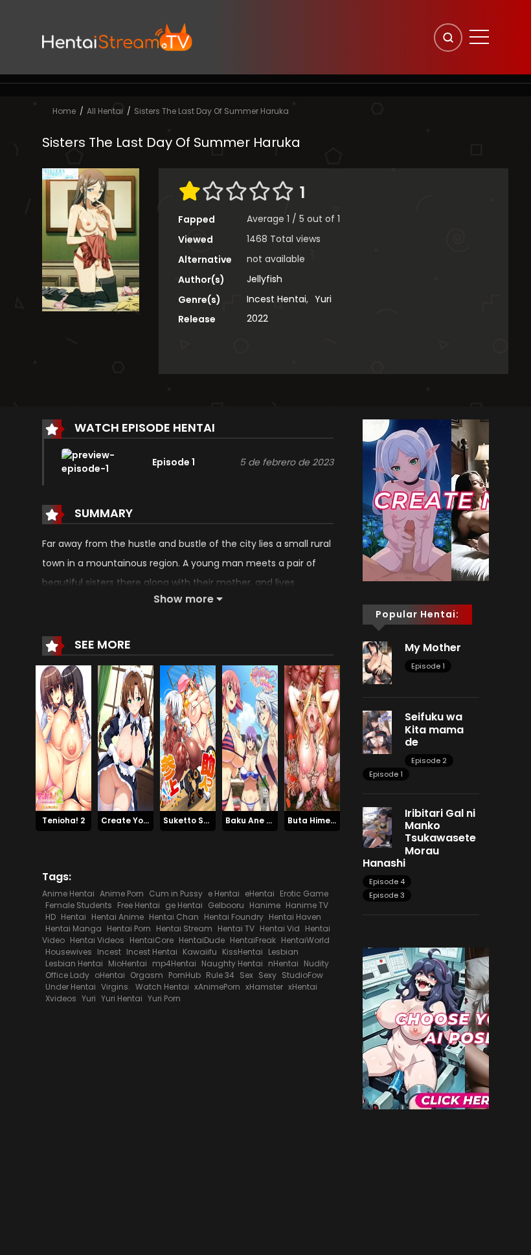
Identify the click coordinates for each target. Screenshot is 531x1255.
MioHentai (127, 963)
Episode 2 (429, 760)
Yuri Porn (164, 998)
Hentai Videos (97, 940)
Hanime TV (307, 905)
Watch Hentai (162, 986)
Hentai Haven (295, 916)
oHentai (110, 975)
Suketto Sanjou (195, 820)
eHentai (260, 893)
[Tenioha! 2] (63, 737)
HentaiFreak (253, 940)
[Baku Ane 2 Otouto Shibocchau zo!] (250, 737)
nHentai (283, 963)
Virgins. (115, 986)
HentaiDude (202, 940)
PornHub (184, 975)
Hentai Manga (73, 928)
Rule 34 (220, 975)
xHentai (302, 986)
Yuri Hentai (121, 998)
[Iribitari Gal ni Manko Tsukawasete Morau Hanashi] (377, 826)
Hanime (264, 905)
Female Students (78, 905)
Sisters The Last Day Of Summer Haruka (211, 111)
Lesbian (283, 951)
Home (64, 111)
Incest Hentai (276, 299)
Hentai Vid (280, 928)
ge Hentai (184, 905)
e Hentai (224, 893)
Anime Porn (122, 893)
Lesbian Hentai (74, 963)
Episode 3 (387, 895)
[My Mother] (377, 662)
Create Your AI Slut (141, 820)
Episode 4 (387, 881)
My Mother (433, 647)
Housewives (68, 951)
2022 (257, 318)
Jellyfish (264, 278)
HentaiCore (152, 940)
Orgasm (146, 975)
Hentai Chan (174, 916)
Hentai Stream (184, 928)
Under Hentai (70, 986)
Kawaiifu (200, 951)
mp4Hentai (174, 963)
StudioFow (302, 975)
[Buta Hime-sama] (312, 737)
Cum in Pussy (176, 893)
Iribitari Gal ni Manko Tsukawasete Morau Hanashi (419, 838)
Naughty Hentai (232, 963)
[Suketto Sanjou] (188, 737)
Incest (109, 951)
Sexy (267, 975)
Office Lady (67, 975)
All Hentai (105, 111)
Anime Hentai (68, 893)
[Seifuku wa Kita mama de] (377, 731)
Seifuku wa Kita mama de (434, 729)
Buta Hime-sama (323, 820)
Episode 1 (428, 666)
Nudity (316, 963)
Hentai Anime (117, 916)
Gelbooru (226, 905)
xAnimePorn (217, 986)
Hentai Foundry (234, 916)
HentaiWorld (305, 940)
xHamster (264, 986)
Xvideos (60, 998)
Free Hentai (138, 905)
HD (50, 916)
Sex (246, 975)
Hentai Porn (129, 928)
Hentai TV (236, 928)
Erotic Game (304, 893)
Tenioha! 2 (63, 820)
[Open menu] (479, 37)
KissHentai (242, 951)
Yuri (323, 299)
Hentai (73, 916)
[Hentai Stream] (117, 36)
